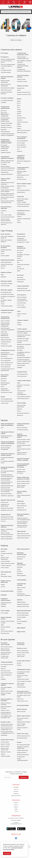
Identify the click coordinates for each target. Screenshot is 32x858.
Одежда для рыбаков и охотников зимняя (6, 479)
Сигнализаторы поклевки (21, 584)
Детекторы (3, 110)
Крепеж (19, 98)
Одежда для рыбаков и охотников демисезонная (7, 475)
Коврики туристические (7, 691)
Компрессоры (4, 150)
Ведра (18, 383)
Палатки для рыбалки (23, 549)
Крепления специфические (23, 161)
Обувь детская (4, 502)
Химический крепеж (22, 132)
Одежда (4, 420)
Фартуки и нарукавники (7, 538)
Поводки (19, 623)
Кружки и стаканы (5, 744)
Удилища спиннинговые (23, 606)
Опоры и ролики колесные (5, 179)
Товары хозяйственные (24, 380)
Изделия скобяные (6, 272)
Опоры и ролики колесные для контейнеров (7, 190)
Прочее (3, 268)
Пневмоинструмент (6, 152)
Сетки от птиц (20, 305)
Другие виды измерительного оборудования (5, 114)
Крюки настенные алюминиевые (5, 81)
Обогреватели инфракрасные (4, 334)
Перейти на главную (16, 40)
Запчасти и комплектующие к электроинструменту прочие (8, 60)
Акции (16, 809)
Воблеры (19, 571)
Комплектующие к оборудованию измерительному (5, 119)
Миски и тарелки (5, 746)
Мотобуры (19, 350)
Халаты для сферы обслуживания (5, 448)
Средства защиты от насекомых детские (6, 713)
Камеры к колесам (21, 313)
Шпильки (19, 126)
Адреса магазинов (16, 795)
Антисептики (20, 250)
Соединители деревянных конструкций (21, 157)
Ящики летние (21, 631)
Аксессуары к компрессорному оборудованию (5, 146)
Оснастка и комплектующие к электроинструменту (8, 65)
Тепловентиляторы (6, 341)
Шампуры (3, 679)
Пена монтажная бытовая (7, 217)
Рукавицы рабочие (21, 510)
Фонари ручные (21, 756)
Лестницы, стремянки (7, 98)
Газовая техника (21, 79)
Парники (19, 322)
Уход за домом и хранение (23, 396)
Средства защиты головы (23, 439)
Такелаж (19, 216)
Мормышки (20, 573)
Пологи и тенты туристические (21, 655)
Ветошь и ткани (21, 469)
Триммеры (19, 367)
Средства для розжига (6, 672)
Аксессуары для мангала (7, 664)
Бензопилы (3, 378)
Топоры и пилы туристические (4, 656)
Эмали (18, 270)
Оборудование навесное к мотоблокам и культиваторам (23, 354)
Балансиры (19, 567)
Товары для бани (22, 371)
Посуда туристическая (7, 739)
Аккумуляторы (20, 88)
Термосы (3, 754)
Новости (16, 789)
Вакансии (16, 791)
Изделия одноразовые (6, 536)
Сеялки (2, 303)
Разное (19, 411)
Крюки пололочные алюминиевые (6, 84)
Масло (2, 386)
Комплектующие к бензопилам (5, 383)
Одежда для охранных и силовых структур (8, 454)
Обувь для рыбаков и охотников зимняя (22, 522)
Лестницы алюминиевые (7, 100)
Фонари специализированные (22, 759)
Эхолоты (3, 586)
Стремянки (3, 102)
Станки (2, 68)
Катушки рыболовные (7, 591)
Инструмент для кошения (7, 294)
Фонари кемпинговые (22, 750)
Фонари (19, 742)
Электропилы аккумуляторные (5, 389)
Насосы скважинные (6, 364)
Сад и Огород (6, 230)
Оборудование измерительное (5, 107)
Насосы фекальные (5, 366)
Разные (19, 90)
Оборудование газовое (23, 669)
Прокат (16, 804)
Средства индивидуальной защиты (22, 435)
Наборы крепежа (21, 118)
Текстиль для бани (21, 376)
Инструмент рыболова (6, 553)
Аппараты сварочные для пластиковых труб (7, 161)
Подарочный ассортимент (21, 643)
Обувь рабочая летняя (23, 533)
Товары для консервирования (21, 393)
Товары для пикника (7, 662)
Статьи (16, 811)
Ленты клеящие (21, 143)
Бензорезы (3, 380)
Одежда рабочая (5, 514)
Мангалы (3, 668)
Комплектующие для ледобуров (6, 603)
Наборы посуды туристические (5, 748)
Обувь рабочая (21, 531)
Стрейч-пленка (4, 403)
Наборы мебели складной (23, 722)
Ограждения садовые (6, 312)
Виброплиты (20, 177)
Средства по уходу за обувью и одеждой (23, 459)
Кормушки (4, 595)
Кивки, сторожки (21, 587)
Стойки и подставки (6, 565)
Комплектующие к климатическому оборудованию (5, 324)
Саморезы (19, 120)
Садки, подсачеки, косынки (7, 563)
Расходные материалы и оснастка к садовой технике (24, 360)
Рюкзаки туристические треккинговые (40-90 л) (7, 725)
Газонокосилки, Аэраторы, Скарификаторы (24, 335)
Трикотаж (3, 521)
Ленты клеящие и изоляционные (22, 137)
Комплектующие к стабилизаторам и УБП (23, 57)
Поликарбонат (21, 234)
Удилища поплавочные (23, 604)
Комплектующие (21, 236)
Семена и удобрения (23, 286)
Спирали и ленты (5, 710)
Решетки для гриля (5, 670)
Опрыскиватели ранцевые (23, 357)
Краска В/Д (20, 260)
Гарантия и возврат (16, 820)
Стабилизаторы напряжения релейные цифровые (22, 66)
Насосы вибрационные (6, 358)
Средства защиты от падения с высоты (22, 453)
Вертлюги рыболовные (23, 613)
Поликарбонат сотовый (23, 242)
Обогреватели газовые (23, 679)
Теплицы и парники (22, 320)
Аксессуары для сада (6, 292)
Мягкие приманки (21, 575)
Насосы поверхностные (7, 362)
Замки (2, 274)
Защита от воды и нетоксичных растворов (7, 533)
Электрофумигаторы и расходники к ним (6, 716)
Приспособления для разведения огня (6, 653)
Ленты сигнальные (21, 147)
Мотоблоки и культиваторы (20, 347)
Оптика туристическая (23, 660)
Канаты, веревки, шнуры (24, 183)
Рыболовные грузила (6, 576)
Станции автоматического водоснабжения (7, 369)
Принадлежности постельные (21, 472)
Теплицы (19, 324)
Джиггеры (3, 574)
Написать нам (16, 834)
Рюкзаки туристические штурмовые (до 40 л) (7, 728)
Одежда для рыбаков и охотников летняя (6, 482)
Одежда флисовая (5, 487)
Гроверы (19, 111)
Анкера (19, 101)
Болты (18, 103)
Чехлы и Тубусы (5, 567)
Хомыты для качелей (6, 90)
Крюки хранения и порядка (7, 88)
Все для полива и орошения (6, 246)
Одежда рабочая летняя (7, 519)
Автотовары (4, 53)
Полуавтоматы (4, 172)
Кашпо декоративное (6, 262)
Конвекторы (4, 332)
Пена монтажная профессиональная (5, 219)
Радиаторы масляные (6, 339)
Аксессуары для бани (22, 374)
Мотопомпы (4, 356)
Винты (18, 105)
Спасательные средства (7, 631)
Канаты (19, 188)
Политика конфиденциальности (16, 823)
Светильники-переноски (23, 413)
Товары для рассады (22, 288)
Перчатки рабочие (21, 505)
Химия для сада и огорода (23, 290)
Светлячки (19, 591)
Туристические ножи (22, 701)
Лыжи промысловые (22, 738)
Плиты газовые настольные (24, 681)
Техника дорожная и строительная (23, 168)
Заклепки (19, 115)
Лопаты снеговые (5, 285)
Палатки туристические (23, 652)
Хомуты (19, 222)
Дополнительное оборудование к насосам (7, 353)
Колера (19, 258)
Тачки (18, 311)
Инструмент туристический (5, 643)
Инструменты (5, 57)
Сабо (2, 427)
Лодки (2, 625)
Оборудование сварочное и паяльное (7, 157)
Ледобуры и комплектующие (5, 599)
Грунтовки (19, 252)
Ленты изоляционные (22, 140)
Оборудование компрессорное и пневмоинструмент (6, 141)
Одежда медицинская (6, 445)
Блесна (19, 569)
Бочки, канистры (5, 234)
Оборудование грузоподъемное (21, 213)
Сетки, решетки (21, 295)
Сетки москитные (21, 303)
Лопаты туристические (6, 646)
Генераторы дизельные (23, 206)
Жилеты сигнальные (22, 427)
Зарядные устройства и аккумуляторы (23, 747)
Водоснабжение (21, 279)
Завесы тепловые (5, 321)
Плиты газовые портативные (21, 684)
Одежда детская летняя (7, 510)
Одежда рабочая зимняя (7, 517)
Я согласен (7, 853)
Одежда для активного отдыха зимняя (6, 436)
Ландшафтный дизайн (7, 310)
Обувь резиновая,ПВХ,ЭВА (24, 535)
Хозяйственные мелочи (23, 398)
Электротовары (21, 403)
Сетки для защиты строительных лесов (22, 299)
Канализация (20, 281)
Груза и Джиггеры (6, 572)
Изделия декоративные (7, 260)
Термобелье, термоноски (7, 495)
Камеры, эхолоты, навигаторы (6, 581)
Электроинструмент (6, 72)
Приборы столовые (6, 752)
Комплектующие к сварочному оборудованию (8, 167)
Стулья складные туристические (21, 724)
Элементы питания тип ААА (24, 94)
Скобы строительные (22, 122)
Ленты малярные (21, 145)
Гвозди (19, 109)
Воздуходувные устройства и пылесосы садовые (24, 332)
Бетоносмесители (21, 179)
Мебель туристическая (23, 716)
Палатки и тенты (22, 648)
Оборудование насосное (8, 350)
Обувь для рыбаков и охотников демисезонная (23, 518)
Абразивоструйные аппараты (22, 172)
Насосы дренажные (6, 360)
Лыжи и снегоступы (22, 733)
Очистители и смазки (6, 215)
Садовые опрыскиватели (23, 363)
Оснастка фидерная (22, 621)
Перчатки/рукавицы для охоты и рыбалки (7, 490)
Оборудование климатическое (5, 317)
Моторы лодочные (5, 627)
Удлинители (20, 415)
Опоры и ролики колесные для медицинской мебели (7, 194)
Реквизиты (16, 793)
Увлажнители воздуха (6, 346)
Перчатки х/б (20, 507)
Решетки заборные (22, 297)
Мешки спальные (22, 709)
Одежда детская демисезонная (5, 505)
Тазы (18, 388)
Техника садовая (22, 329)
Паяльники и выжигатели (7, 170)
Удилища (19, 599)
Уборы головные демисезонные (21, 486)
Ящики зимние (21, 627)
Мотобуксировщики (23, 705)
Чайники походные (5, 756)
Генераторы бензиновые (23, 204)
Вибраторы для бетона (23, 175)
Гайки (18, 107)
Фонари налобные (21, 752)
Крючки (19, 619)
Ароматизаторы (21, 556)
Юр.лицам (16, 787)
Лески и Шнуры (5, 610)
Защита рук (20, 501)
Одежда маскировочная (7, 485)
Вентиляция (20, 277)
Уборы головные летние (23, 483)
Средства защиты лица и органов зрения (23, 442)
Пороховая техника (22, 81)
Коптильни (3, 666)
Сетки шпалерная (21, 307)
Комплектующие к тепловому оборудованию (7, 328)
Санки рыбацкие (21, 580)
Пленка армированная (6, 399)
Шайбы (19, 124)
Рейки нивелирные (5, 131)
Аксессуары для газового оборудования (23, 672)
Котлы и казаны (5, 742)
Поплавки (19, 589)
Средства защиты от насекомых (7, 699)
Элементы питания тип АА (23, 92)
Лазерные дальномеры (6, 123)
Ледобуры (3, 606)
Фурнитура (3, 276)
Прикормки (20, 558)
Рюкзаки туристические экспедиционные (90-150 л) (7, 732)
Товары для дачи (21, 390)
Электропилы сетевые (6, 392)
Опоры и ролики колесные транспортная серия (7, 201)
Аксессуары (4, 549)
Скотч (18, 149)
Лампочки (19, 409)
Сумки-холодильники (6, 675)
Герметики (3, 210)
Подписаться (23, 777)
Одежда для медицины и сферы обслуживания (7, 442)
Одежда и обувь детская (8, 500)
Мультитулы (20, 699)
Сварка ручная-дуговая (7, 174)
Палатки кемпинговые (22, 650)
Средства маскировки (6, 493)
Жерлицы (3, 551)
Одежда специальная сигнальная (23, 424)
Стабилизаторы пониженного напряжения (23, 70)
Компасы (19, 665)
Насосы (3, 629)
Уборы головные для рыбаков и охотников (23, 478)
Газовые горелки (21, 687)
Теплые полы (4, 344)
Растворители (20, 268)
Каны (2, 555)
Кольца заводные (21, 617)
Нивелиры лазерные (6, 125)
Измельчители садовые (23, 338)
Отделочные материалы (23, 264)
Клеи (2, 212)
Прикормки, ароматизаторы (21, 553)
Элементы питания (22, 85)
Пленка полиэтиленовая (7, 401)
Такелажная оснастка (23, 210)
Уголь (2, 677)
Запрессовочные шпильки (23, 130)
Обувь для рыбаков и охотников (23, 514)
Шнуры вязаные (21, 192)
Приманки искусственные (21, 563)
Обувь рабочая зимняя (23, 538)
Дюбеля (19, 113)
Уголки (18, 163)
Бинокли (19, 663)
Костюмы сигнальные (22, 429)
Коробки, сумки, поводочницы (5, 558)
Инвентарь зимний (6, 281)
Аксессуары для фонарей (23, 744)
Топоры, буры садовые (6, 306)
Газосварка (4, 164)
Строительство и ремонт (11, 49)
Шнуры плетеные (21, 186)
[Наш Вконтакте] (16, 838)
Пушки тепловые (5, 337)
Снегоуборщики (21, 365)
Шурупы (19, 128)
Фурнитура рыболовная (24, 610)
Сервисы (16, 807)
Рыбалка (4, 545)
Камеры (3, 584)
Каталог (16, 802)
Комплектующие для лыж (23, 736)
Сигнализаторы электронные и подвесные (23, 594)
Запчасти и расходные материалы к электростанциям (22, 200)
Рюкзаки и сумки (5, 722)
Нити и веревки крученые (23, 190)
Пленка (3, 396)
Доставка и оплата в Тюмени (16, 818)
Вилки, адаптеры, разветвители (21, 406)
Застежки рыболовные (23, 615)
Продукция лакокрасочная (21, 247)
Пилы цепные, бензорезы (5, 375)
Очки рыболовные (5, 561)
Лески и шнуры (4, 613)
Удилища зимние (21, 602)
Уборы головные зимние (23, 481)
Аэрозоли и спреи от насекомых (6, 703)
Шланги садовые (5, 255)
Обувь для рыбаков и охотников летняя (22, 526)
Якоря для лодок (5, 633)
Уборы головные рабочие (22, 492)
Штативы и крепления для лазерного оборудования (7, 134)
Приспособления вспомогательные (5, 649)
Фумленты (19, 151)
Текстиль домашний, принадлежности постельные (23, 465)
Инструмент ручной (6, 70)
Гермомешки (4, 735)
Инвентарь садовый (6, 290)
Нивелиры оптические (6, 127)
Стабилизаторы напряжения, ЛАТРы (22, 53)
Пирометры (4, 129)
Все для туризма (8, 639)
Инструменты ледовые (6, 283)
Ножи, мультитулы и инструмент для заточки (24, 692)
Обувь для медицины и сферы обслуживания (7, 424)
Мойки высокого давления (24, 344)
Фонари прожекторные (23, 754)
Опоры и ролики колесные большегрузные (7, 186)
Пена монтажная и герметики (6, 207)
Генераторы (20, 196)
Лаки (18, 262)
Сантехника (20, 275)
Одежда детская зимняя (7, 508)
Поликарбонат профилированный (21, 239)
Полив (2, 253)
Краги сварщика (21, 503)
